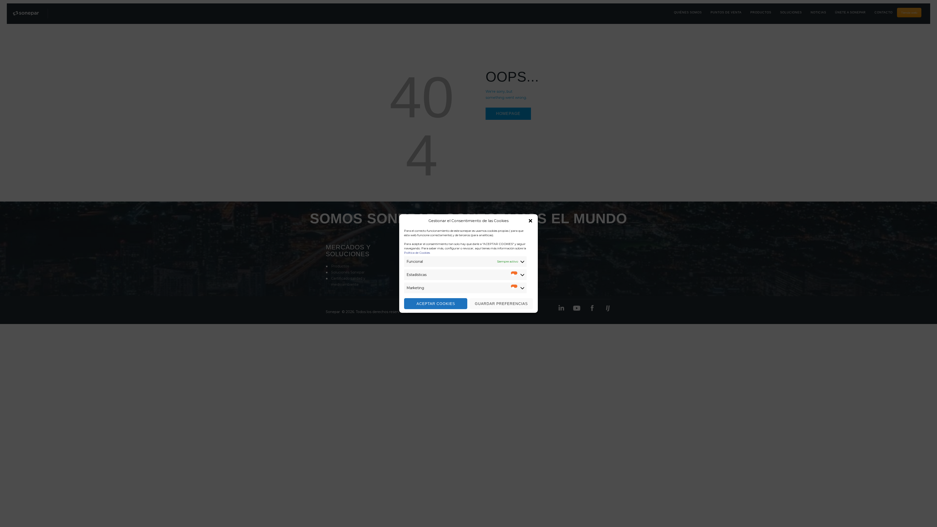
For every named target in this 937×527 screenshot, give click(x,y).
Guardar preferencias (501, 304)
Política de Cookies (417, 252)
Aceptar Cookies (436, 304)
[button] (530, 220)
